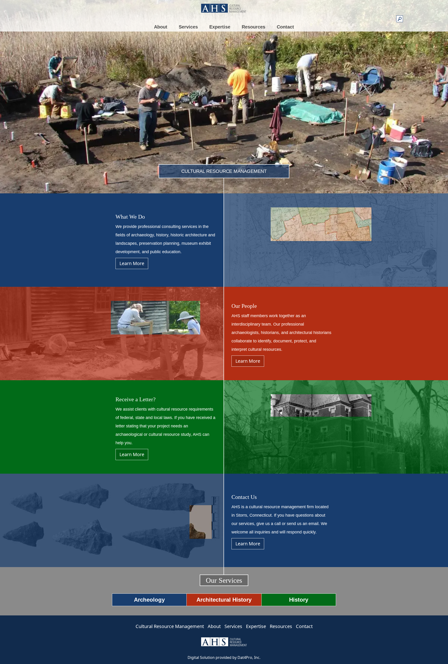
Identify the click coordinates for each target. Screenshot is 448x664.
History (298, 600)
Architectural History (224, 600)
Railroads (236, 56)
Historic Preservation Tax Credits (224, 80)
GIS (139, 76)
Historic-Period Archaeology (159, 49)
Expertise (219, 26)
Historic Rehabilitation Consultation (215, 71)
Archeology (149, 600)
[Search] (399, 19)
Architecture (238, 43)
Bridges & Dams (241, 49)
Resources (253, 26)
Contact (285, 26)
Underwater (146, 69)
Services (188, 26)
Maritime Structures (244, 62)
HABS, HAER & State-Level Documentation (220, 52)
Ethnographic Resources (248, 76)
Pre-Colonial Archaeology (157, 43)
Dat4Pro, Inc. (249, 657)
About (160, 26)
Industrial (143, 56)
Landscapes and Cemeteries (251, 69)
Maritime (143, 62)
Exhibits (265, 81)
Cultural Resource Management (170, 626)
